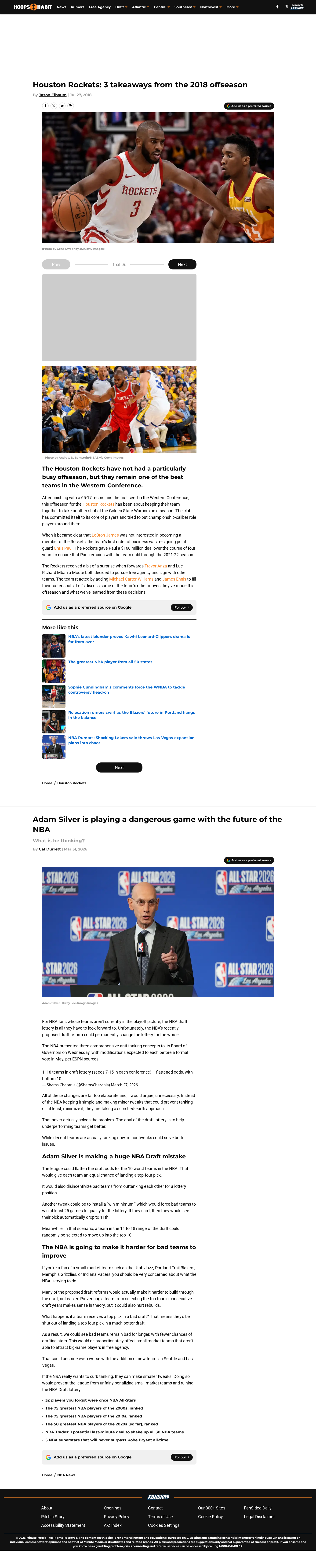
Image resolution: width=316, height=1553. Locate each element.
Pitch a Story (53, 1516)
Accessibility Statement (63, 1525)
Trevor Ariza (156, 565)
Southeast (183, 7)
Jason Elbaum (53, 95)
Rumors (77, 7)
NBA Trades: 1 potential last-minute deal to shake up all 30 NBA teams (114, 1432)
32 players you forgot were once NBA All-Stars (90, 1400)
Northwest (209, 7)
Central (160, 7)
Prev (56, 264)
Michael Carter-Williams (131, 579)
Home (47, 783)
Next (182, 264)
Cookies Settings (163, 1525)
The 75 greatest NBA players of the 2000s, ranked (94, 1408)
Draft (119, 7)
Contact (155, 1507)
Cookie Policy (210, 1516)
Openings (112, 1507)
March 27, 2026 (124, 1084)
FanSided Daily (258, 1507)
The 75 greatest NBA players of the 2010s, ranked (93, 1416)
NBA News (66, 1475)
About (46, 1507)
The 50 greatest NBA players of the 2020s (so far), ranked (101, 1424)
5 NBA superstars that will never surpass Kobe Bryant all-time (106, 1440)
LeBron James (105, 535)
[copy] (70, 106)
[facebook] (277, 6)
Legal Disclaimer (259, 1516)
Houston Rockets (98, 504)
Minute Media (36, 1537)
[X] (287, 6)
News (61, 7)
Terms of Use (160, 1516)
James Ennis (174, 579)
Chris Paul (63, 548)
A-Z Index (113, 1525)
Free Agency (100, 7)
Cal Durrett (50, 849)
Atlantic (139, 7)
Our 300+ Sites (211, 1507)
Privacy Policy (116, 1516)
